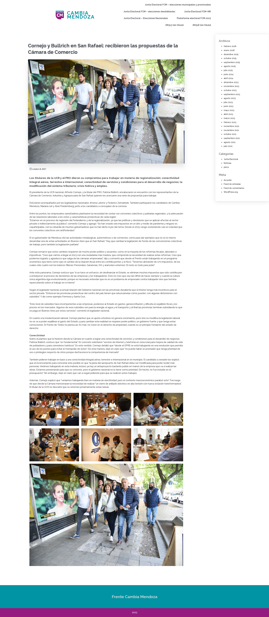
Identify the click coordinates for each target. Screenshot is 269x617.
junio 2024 (228, 74)
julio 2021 (228, 146)
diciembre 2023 (231, 82)
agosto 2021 (230, 142)
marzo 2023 (229, 118)
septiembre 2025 (232, 62)
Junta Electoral (231, 159)
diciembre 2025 (231, 54)
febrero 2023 (230, 122)
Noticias (227, 163)
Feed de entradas (232, 184)
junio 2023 (228, 106)
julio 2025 (228, 70)
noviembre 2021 (231, 130)
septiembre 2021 (232, 138)
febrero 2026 (230, 46)
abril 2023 (228, 114)
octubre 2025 (230, 58)
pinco (226, 167)
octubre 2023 (230, 90)
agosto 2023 (230, 98)
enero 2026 (229, 50)
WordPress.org (231, 192)
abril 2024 (228, 78)
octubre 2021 (230, 134)
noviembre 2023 (231, 86)
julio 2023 (228, 102)
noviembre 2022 (231, 126)
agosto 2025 (230, 66)
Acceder (228, 180)
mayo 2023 (229, 110)
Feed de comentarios (234, 188)
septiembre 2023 (232, 94)
